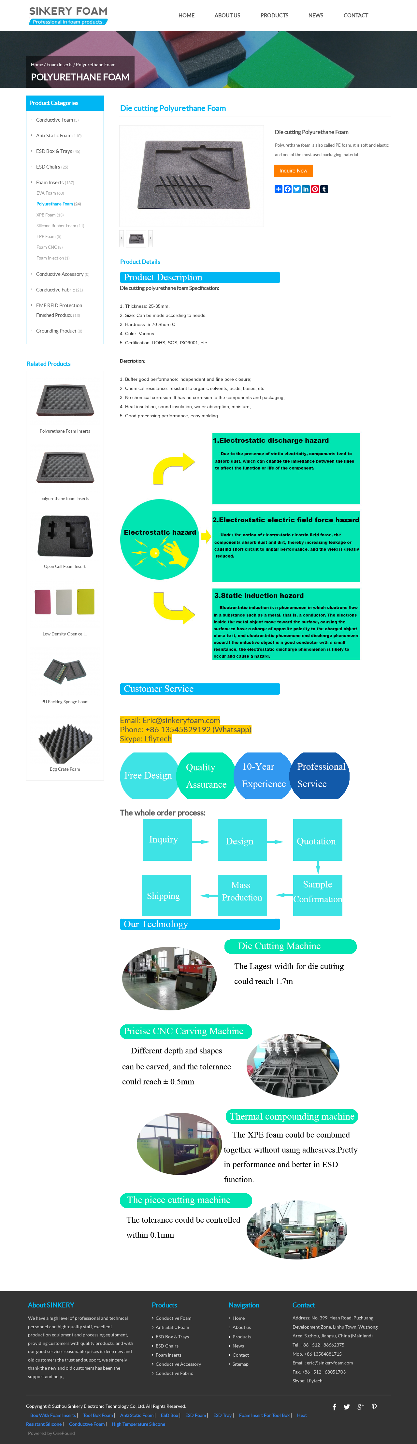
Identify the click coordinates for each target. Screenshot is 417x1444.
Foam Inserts (59, 64)
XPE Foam (50, 215)
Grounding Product (59, 331)
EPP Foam (49, 236)
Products (274, 15)
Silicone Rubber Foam (60, 225)
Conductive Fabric (59, 289)
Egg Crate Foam (65, 769)
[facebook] (334, 1407)
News (316, 15)
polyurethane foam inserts (64, 498)
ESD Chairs (52, 167)
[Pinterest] (374, 1407)
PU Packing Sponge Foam (65, 701)
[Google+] (361, 1407)
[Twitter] (347, 1407)
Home (186, 15)
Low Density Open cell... (65, 634)
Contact (356, 15)
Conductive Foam (57, 120)
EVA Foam (50, 193)
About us (227, 15)
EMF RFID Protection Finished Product (59, 310)
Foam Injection (53, 258)
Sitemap (241, 1364)
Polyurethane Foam (95, 64)
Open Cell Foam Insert (65, 566)
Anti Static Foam (59, 135)
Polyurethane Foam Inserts (65, 431)
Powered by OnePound (51, 1433)
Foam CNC (49, 247)
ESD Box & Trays (58, 151)
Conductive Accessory (63, 274)
